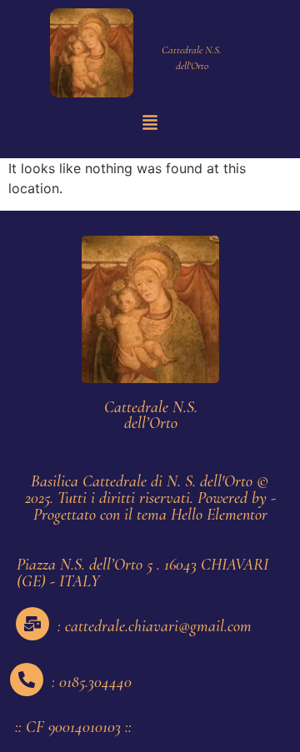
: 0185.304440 (92, 682)
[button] (150, 123)
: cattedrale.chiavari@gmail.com (155, 626)
